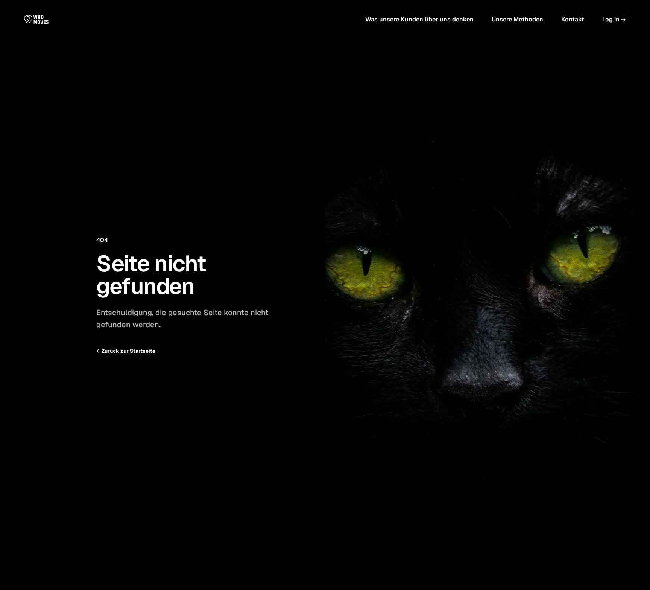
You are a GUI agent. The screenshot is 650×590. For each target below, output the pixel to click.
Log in (614, 19)
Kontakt (572, 19)
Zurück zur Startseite (125, 351)
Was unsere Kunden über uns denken (419, 19)
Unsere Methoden (517, 19)
